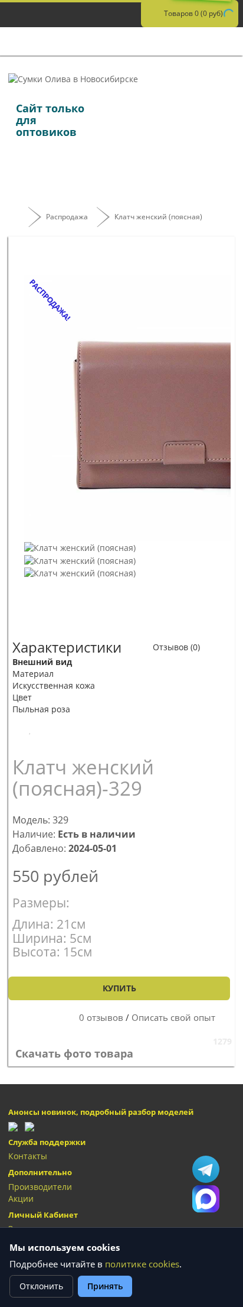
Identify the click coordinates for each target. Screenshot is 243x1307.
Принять (105, 1286)
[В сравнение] (70, 729)
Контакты (27, 1156)
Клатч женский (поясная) (158, 217)
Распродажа (67, 217)
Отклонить (41, 1286)
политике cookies (142, 1264)
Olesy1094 (205, 1169)
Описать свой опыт (173, 1017)
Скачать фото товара (75, 1053)
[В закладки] (30, 729)
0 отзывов (101, 1017)
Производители (40, 1186)
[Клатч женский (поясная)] (80, 547)
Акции (21, 1198)
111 (205, 1198)
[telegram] (13, 1125)
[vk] (29, 1125)
